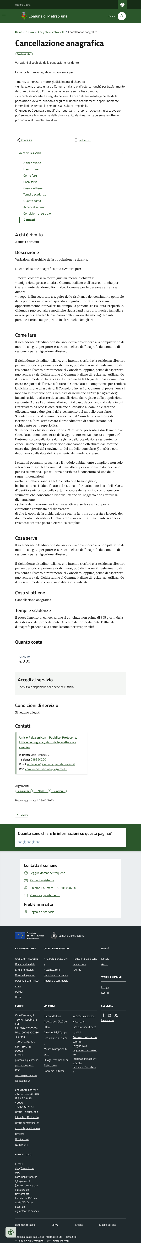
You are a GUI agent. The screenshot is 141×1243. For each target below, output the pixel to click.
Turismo (77, 970)
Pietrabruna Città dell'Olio (55, 1024)
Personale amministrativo (27, 983)
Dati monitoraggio (25, 1225)
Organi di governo (25, 975)
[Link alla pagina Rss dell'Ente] (116, 1015)
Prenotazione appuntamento (84, 1061)
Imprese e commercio (56, 981)
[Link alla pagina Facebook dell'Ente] (103, 1015)
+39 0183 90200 (25, 1042)
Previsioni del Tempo (55, 1032)
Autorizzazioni (52, 970)
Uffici (18, 997)
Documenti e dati (25, 964)
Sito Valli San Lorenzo (55, 1040)
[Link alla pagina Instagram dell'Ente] (110, 1015)
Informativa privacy (84, 1016)
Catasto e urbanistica (56, 975)
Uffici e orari (22, 1139)
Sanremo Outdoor (54, 1071)
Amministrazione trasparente (85, 1039)
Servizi (30, 32)
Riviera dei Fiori (52, 1016)
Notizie (105, 959)
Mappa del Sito (107, 1225)
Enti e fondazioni (24, 970)
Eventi (105, 993)
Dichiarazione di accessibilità (84, 1029)
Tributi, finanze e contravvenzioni (85, 961)
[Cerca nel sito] (120, 16)
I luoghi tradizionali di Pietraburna (56, 1062)
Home (18, 32)
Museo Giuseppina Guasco (56, 1051)
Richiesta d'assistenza (84, 1069)
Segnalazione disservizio (85, 1052)
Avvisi (104, 964)
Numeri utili (21, 1145)
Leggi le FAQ (80, 1046)
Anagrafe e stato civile (51, 32)
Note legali (79, 1021)
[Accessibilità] (11, 1232)
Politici (19, 991)
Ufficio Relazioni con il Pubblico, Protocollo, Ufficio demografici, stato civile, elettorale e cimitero (48, 742)
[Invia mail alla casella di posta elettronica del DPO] (24, 1168)
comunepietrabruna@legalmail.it (46, 769)
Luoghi (105, 987)
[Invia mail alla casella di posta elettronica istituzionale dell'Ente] (27, 1062)
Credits (79, 1225)
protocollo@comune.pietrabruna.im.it (51, 764)
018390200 (38, 759)
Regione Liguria (22, 4)
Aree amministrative (26, 959)
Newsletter (107, 1020)
